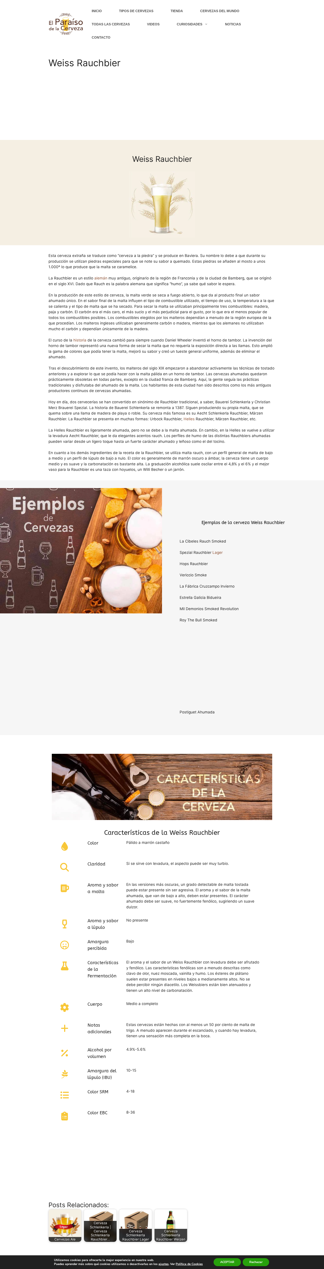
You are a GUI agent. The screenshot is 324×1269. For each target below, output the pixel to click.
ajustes (163, 1264)
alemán (100, 278)
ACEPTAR (227, 1262)
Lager (217, 552)
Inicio (97, 11)
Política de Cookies (189, 1264)
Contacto (101, 37)
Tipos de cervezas (136, 11)
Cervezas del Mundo (219, 11)
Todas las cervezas (111, 24)
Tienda (177, 11)
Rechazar (256, 1262)
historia (79, 340)
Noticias (233, 24)
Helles (189, 419)
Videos (153, 24)
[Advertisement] (162, 107)
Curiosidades (189, 24)
